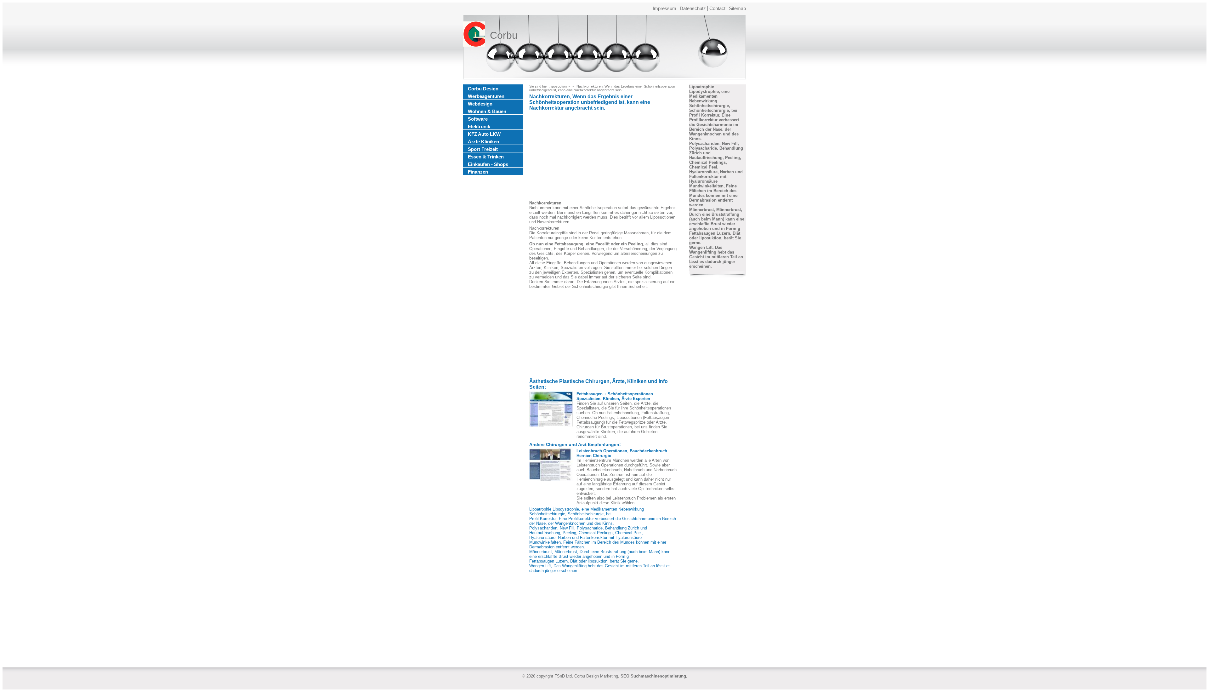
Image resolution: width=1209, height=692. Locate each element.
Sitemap (737, 8)
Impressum (664, 8)
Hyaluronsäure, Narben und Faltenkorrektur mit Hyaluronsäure (585, 537)
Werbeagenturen (486, 96)
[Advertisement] (603, 156)
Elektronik (479, 126)
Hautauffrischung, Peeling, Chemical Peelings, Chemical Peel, (586, 532)
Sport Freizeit (483, 149)
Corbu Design (483, 88)
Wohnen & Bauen (487, 111)
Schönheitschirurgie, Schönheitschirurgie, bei (570, 514)
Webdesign (480, 103)
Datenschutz (693, 8)
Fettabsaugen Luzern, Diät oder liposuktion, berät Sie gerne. (584, 561)
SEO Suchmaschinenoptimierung (653, 676)
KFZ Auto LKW (484, 134)
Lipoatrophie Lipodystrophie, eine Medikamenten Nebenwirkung (586, 509)
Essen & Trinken (486, 156)
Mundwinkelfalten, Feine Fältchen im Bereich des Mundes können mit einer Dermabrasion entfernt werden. (714, 195)
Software (478, 119)
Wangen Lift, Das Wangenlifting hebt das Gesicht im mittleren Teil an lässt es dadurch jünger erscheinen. (716, 257)
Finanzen (478, 171)
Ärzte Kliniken (483, 141)
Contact (717, 8)
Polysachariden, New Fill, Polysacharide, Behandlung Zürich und (588, 528)
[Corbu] (474, 35)
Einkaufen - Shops (488, 164)
